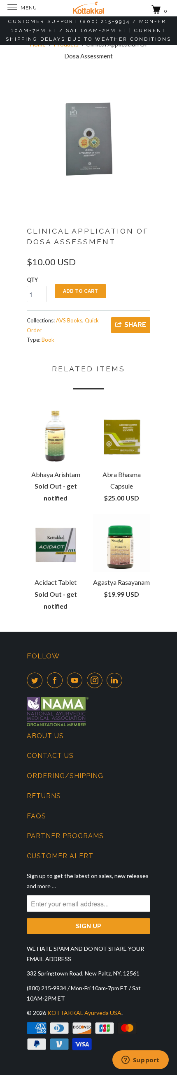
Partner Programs (65, 836)
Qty (32, 279)
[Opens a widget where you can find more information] (140, 1060)
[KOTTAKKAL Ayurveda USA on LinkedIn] (116, 680)
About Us (45, 736)
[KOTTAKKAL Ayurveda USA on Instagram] (96, 680)
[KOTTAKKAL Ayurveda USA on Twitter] (36, 680)
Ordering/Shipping (65, 776)
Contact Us (50, 756)
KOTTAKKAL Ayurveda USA (84, 1012)
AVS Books (69, 320)
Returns (44, 796)
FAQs (36, 816)
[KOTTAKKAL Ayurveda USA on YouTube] (76, 680)
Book (48, 339)
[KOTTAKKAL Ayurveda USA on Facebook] (56, 680)
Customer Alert (60, 856)
